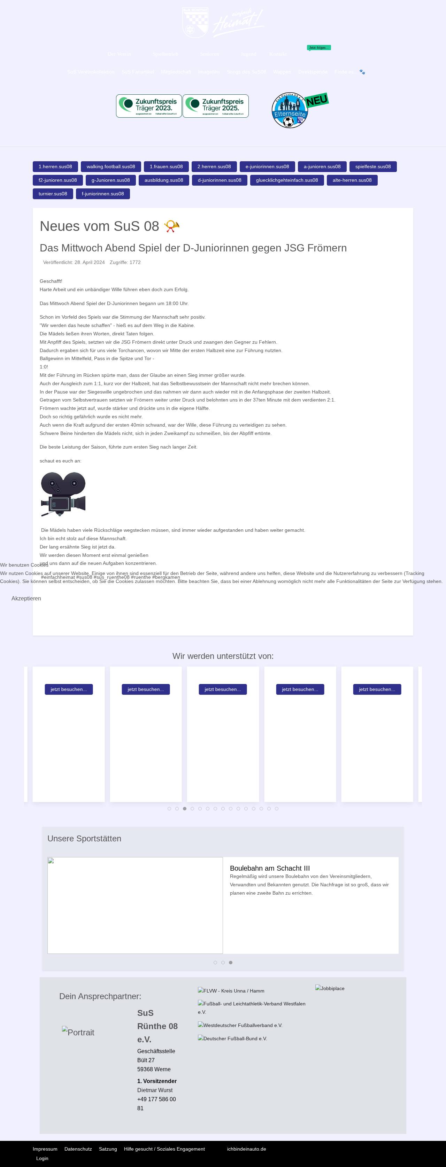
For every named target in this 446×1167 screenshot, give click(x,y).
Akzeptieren (26, 598)
